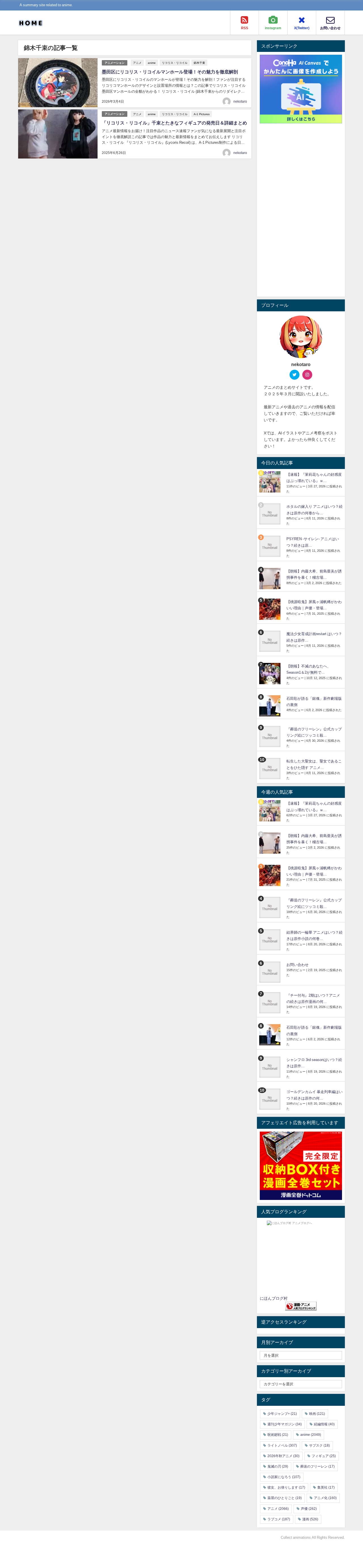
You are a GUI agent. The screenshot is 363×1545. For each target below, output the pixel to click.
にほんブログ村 (274, 1298)
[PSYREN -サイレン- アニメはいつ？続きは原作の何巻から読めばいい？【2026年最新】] (270, 546)
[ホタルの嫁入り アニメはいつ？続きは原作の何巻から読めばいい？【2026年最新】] (270, 514)
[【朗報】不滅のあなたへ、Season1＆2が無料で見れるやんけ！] (270, 673)
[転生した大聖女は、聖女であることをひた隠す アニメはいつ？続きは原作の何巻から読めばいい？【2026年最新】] (270, 768)
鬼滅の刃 (277, 1466)
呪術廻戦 (277, 1434)
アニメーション (114, 63)
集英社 (326, 1487)
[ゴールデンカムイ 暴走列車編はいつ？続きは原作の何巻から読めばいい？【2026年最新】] (270, 1099)
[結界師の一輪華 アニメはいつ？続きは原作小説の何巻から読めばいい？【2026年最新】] (270, 939)
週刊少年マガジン (284, 1424)
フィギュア (324, 1456)
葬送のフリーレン (317, 1466)
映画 (317, 1413)
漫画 (310, 1519)
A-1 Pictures (202, 114)
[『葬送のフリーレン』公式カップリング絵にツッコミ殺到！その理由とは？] (270, 736)
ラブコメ (278, 1519)
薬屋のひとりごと (284, 1498)
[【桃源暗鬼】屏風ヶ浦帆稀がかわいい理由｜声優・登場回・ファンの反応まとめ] (270, 609)
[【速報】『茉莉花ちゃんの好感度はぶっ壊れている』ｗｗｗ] (270, 482)
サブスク (319, 1445)
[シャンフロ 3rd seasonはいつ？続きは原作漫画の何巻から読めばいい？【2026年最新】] (270, 1067)
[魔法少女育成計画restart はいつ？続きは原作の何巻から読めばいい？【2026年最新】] (270, 641)
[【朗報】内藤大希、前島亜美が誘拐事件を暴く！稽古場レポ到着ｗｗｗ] (270, 578)
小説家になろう (283, 1477)
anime (152, 62)
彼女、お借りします (286, 1487)
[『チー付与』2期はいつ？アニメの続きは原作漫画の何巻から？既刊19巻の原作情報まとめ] (270, 1002)
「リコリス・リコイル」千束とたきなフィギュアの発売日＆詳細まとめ (174, 123)
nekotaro (240, 101)
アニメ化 (325, 1498)
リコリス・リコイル (174, 62)
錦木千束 (199, 62)
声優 (309, 1508)
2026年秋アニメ (283, 1456)
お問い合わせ (297, 965)
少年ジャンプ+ (282, 1413)
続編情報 (324, 1424)
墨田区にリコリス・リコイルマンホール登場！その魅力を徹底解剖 (170, 71)
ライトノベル (282, 1445)
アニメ (137, 62)
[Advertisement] (301, 209)
